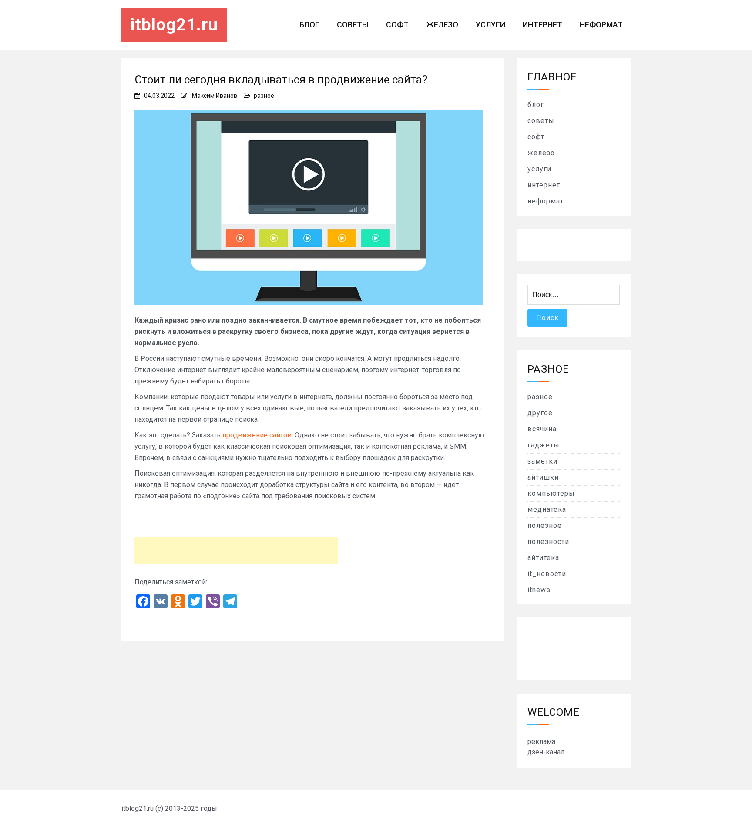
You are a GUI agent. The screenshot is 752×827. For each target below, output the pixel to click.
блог (309, 24)
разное (264, 95)
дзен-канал (545, 752)
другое (540, 413)
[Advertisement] (236, 550)
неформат (601, 24)
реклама (541, 741)
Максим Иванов (214, 95)
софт (397, 24)
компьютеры (551, 493)
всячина (542, 429)
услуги (490, 24)
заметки (542, 461)
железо (442, 24)
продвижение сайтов (257, 435)
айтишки (543, 477)
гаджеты (543, 445)
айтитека (543, 558)
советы (353, 24)
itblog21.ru (174, 25)
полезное (544, 525)
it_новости (546, 574)
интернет (542, 24)
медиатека (546, 509)
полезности (548, 541)
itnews (539, 590)
